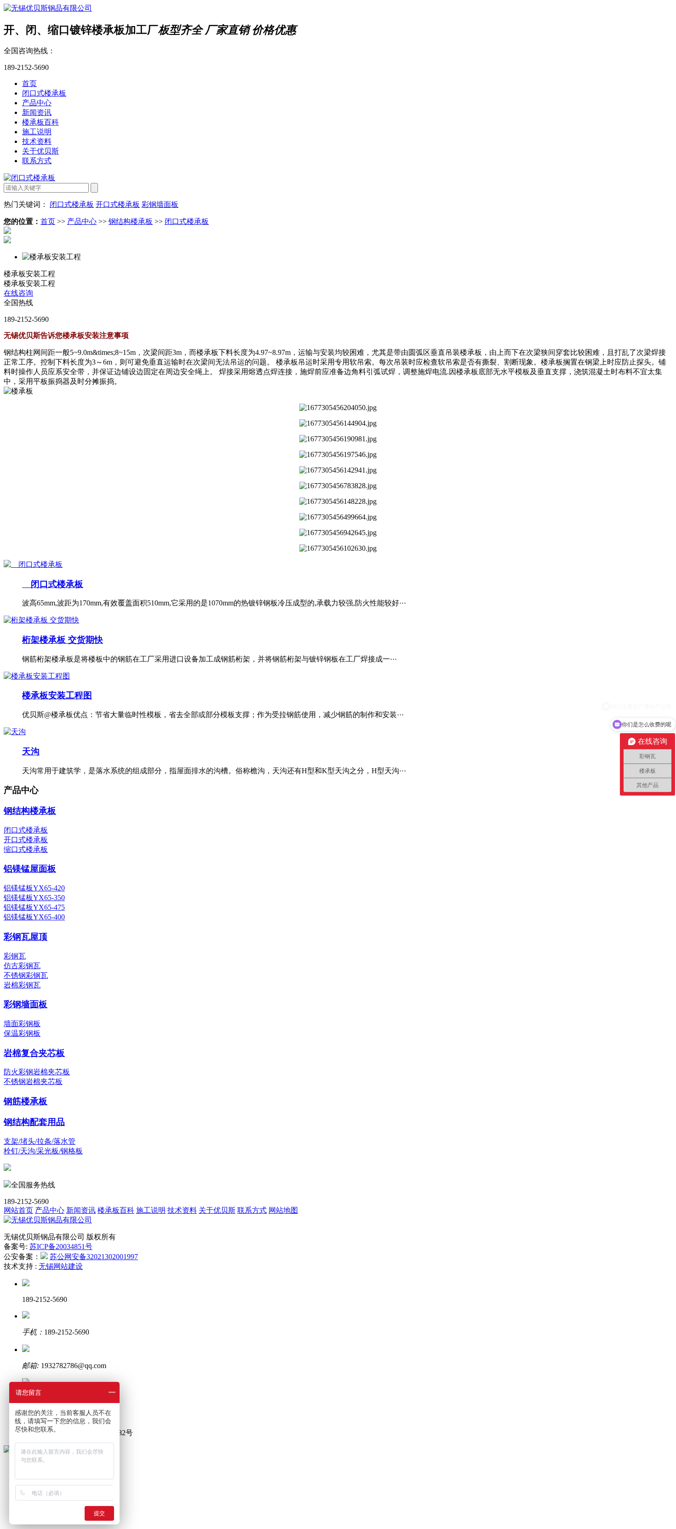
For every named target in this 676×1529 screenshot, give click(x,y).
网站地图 (283, 1210)
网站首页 (18, 1210)
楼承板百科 (40, 122)
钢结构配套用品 (34, 1122)
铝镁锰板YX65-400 (34, 917)
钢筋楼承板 (25, 1101)
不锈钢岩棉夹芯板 (33, 1081)
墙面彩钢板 (22, 1023)
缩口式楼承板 (26, 849)
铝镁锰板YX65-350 (34, 897)
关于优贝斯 (40, 151)
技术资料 (37, 141)
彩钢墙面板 (160, 204)
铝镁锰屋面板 (30, 868)
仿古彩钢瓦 (22, 966)
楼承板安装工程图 (57, 695)
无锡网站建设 (61, 1266)
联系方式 (37, 161)
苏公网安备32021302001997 (94, 1257)
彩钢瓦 (15, 956)
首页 (29, 83)
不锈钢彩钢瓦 (26, 975)
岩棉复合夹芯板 (34, 1053)
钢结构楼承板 (131, 221)
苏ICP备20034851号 (60, 1246)
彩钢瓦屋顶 (25, 936)
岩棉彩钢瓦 (22, 985)
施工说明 (37, 132)
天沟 (31, 751)
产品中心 (37, 103)
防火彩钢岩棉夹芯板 (37, 1072)
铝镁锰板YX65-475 (34, 907)
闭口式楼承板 (44, 93)
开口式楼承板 (118, 204)
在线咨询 (18, 293)
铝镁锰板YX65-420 (34, 888)
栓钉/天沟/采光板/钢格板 (43, 1151)
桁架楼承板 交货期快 (62, 640)
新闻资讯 (37, 112)
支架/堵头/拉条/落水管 (39, 1141)
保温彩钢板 (22, 1033)
